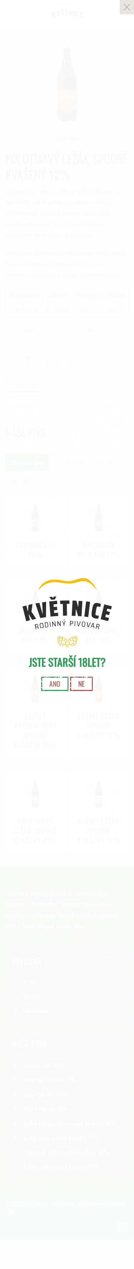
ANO (54, 683)
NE (81, 683)
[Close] (127, 7)
